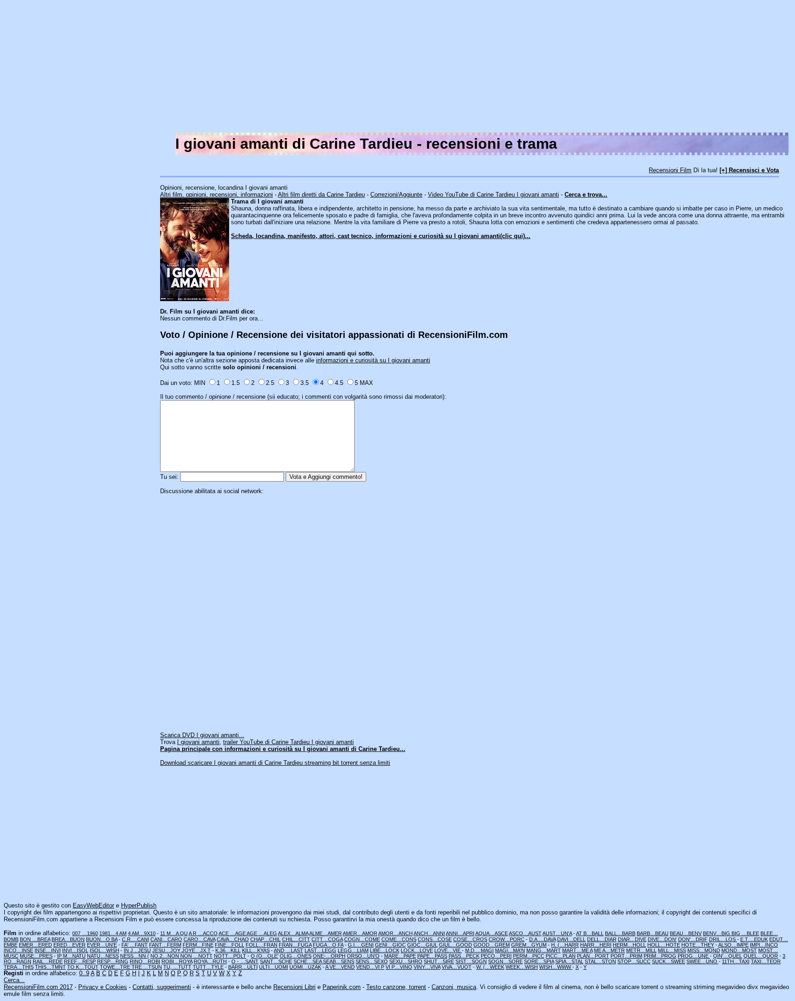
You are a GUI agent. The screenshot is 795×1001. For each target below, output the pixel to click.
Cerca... (14, 980)
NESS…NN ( (134, 956)
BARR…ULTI (243, 967)
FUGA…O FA (328, 945)
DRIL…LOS (723, 939)
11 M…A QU (174, 933)
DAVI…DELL (571, 939)
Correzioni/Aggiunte (396, 194)
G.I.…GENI (361, 945)
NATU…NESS (103, 956)
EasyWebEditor (93, 905)
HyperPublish (138, 905)
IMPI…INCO (764, 945)
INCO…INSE (18, 950)
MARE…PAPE (400, 956)
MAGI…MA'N (510, 950)
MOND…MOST (739, 950)
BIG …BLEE (745, 933)
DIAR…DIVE (632, 939)
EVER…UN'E (102, 945)
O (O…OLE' (264, 956)
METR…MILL (641, 950)
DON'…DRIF (693, 939)
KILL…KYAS (256, 950)
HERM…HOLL (629, 945)
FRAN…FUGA (295, 945)
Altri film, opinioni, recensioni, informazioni (216, 194)
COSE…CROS (470, 939)
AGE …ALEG (262, 933)
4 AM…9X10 (142, 933)
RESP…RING (112, 961)
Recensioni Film (670, 170)
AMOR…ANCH (395, 933)
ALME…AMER (325, 933)
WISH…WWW (555, 967)
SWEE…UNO (702, 961)
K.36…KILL (228, 950)
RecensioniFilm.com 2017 (38, 987)
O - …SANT (245, 961)
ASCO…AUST (525, 933)
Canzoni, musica (454, 987)
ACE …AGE (233, 933)
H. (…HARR (565, 945)
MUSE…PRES (36, 956)
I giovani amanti (198, 742)
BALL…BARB (620, 933)
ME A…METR (609, 950)
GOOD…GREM (491, 945)
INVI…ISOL (75, 950)
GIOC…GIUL (422, 945)
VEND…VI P (370, 967)
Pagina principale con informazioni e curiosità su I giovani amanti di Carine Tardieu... (282, 748)
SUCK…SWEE (668, 961)
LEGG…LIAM (353, 950)
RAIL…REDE (48, 961)
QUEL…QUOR (760, 956)
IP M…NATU (71, 956)
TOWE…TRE (116, 967)
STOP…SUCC (634, 961)
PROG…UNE (694, 956)
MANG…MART (543, 950)
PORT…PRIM (626, 956)
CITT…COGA (327, 939)
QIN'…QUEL (727, 956)
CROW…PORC (506, 939)
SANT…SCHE (276, 961)
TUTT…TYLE (208, 967)
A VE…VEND (340, 967)
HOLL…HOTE (663, 945)
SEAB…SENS (338, 961)
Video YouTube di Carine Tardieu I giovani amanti (493, 194)
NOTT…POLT (230, 956)
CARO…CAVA (199, 939)
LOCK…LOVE (417, 950)
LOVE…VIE (448, 950)
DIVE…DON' (662, 939)
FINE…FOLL (229, 945)
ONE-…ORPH (329, 956)
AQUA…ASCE (491, 933)
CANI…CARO (166, 939)
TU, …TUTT (177, 967)
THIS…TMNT (50, 967)
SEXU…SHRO (405, 961)
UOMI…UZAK (305, 967)
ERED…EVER (69, 945)
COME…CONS (398, 939)
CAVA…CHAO (233, 939)
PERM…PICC (528, 956)
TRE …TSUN (147, 967)
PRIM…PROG (660, 956)
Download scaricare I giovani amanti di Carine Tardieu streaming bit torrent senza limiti (275, 762)
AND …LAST (288, 950)
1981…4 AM (113, 933)
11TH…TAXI (735, 961)
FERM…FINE (198, 945)
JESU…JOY (167, 950)
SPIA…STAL (569, 961)
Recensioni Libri (294, 987)
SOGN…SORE (505, 961)
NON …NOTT (196, 956)
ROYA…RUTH (210, 961)
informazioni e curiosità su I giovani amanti (373, 360)
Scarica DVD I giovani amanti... (202, 735)
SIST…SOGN (471, 961)
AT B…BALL (590, 933)
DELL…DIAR (601, 939)
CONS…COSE (435, 939)
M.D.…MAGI (479, 950)
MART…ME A (577, 950)
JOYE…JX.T (196, 950)
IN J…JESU (137, 950)
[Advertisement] (515, 68)
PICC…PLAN (561, 956)
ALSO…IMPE (733, 945)
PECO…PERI (496, 956)
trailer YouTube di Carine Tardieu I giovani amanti (288, 742)
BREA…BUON (68, 939)
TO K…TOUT (82, 967)
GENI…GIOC (390, 945)
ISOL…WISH (104, 950)
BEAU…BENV (686, 933)
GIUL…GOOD (455, 945)
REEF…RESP (80, 961)
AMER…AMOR (360, 933)
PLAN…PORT (593, 956)
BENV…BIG (717, 933)
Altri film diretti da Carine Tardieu (321, 194)
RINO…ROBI (145, 961)
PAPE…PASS (432, 956)
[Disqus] (475, 610)
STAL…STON (600, 961)
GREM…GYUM (529, 945)
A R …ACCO (203, 933)
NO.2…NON (165, 956)
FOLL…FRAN (261, 945)
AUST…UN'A (557, 933)
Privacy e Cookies (102, 987)
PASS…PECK (464, 956)
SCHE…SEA (308, 961)
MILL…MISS (672, 950)
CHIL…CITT (296, 939)
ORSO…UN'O (363, 956)
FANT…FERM (165, 945)
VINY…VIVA (427, 967)
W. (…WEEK (490, 967)
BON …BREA (35, 939)
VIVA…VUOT (457, 967)
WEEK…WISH (522, 967)
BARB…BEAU (652, 933)
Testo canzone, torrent (396, 987)
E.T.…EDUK (754, 939)
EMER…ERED (35, 945)
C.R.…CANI (135, 939)
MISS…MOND (703, 950)
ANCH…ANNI (429, 933)
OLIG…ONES (295, 956)
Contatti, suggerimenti (161, 987)
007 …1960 (85, 933)
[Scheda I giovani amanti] (194, 299)
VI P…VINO (399, 967)
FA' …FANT (134, 945)
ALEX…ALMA (293, 933)
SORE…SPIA (539, 961)
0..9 (84, 973)
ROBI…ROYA (176, 961)
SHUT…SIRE (439, 961)
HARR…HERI (595, 945)
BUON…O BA (101, 939)
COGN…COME (362, 939)
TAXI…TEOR (766, 961)
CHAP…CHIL (265, 939)
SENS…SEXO (372, 961)
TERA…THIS (19, 967)
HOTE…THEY (697, 945)
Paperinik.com (342, 987)
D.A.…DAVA (542, 939)
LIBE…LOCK (384, 950)
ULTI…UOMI (273, 967)
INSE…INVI (48, 950)
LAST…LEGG (320, 950)
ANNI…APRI (460, 933)
